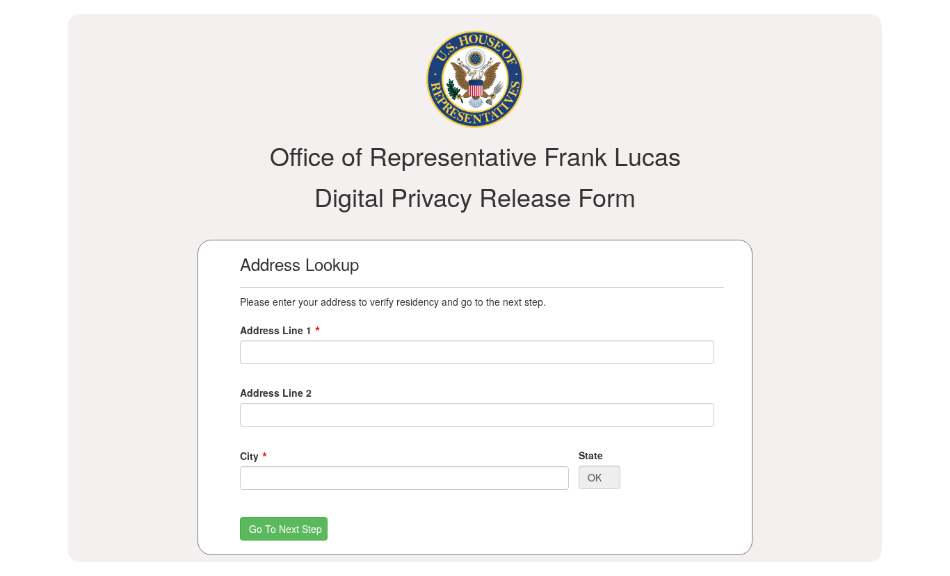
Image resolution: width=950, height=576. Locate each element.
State (591, 455)
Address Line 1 (276, 330)
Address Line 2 (276, 393)
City (249, 456)
